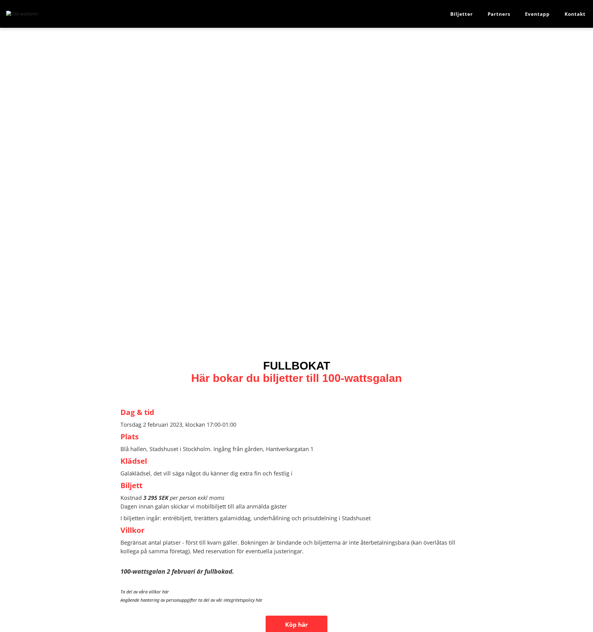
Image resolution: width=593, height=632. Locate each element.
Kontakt (575, 14)
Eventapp (537, 14)
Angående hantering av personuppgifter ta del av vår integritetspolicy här (191, 600)
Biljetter (461, 14)
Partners (499, 14)
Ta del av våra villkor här (144, 592)
